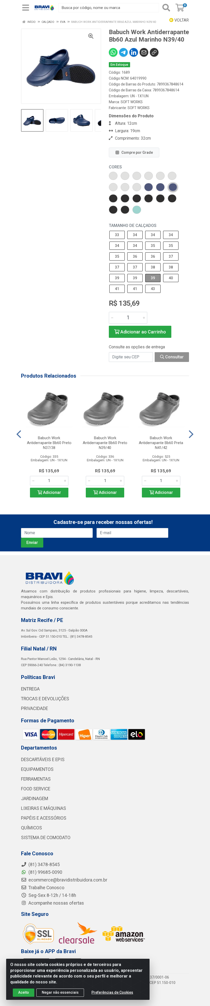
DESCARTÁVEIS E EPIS (43, 759)
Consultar (174, 357)
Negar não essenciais (60, 992)
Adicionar (51, 492)
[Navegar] (19, 434)
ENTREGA (30, 689)
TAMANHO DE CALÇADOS (132, 225)
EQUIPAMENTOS (37, 769)
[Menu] (25, 7)
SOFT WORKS (132, 102)
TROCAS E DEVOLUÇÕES (45, 698)
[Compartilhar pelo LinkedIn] (133, 52)
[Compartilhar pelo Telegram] (123, 52)
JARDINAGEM (34, 798)
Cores (115, 167)
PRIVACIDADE (34, 708)
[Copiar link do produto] (154, 52)
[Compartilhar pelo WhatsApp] (113, 52)
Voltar (181, 20)
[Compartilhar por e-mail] (144, 52)
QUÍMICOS (31, 827)
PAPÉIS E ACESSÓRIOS (43, 818)
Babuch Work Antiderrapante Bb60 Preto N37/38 (49, 443)
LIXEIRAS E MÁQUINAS (43, 808)
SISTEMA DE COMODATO (45, 837)
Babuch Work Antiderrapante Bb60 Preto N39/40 (105, 443)
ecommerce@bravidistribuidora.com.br (67, 880)
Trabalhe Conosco (45, 887)
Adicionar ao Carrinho (142, 331)
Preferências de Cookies (112, 992)
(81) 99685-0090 (44, 872)
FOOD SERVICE (35, 788)
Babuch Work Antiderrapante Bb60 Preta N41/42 (161, 443)
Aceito (23, 992)
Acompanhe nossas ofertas (55, 903)
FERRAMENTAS (36, 779)
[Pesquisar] (166, 7)
